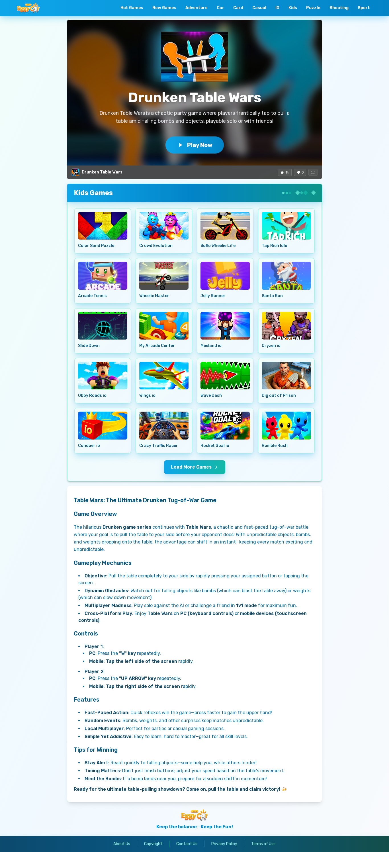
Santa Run (272, 295)
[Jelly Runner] (225, 275)
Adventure (196, 7)
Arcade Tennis (92, 295)
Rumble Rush (275, 445)
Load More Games (191, 467)
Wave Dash (211, 395)
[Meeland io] (225, 326)
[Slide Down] (102, 326)
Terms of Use (263, 843)
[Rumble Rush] (286, 425)
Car (220, 7)
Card (238, 7)
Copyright (153, 843)
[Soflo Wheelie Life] (225, 226)
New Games (164, 7)
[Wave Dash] (225, 375)
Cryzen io (271, 345)
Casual (259, 7)
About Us (121, 843)
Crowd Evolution (156, 245)
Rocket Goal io (214, 445)
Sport (364, 7)
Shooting (339, 7)
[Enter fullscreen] (313, 172)
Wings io (147, 395)
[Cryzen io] (286, 326)
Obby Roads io (92, 395)
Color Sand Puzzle (96, 245)
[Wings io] (164, 375)
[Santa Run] (286, 275)
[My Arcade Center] (164, 326)
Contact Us (186, 843)
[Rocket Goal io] (225, 425)
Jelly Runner (213, 295)
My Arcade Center (157, 345)
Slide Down (89, 345)
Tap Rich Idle (274, 245)
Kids (292, 7)
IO (277, 7)
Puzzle (313, 7)
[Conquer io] (102, 425)
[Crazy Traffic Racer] (164, 425)
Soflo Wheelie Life (218, 245)
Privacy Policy (224, 843)
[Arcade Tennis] (102, 275)
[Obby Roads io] (102, 375)
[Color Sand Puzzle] (102, 226)
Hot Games (131, 7)
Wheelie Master (154, 295)
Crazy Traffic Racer (158, 445)
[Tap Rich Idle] (286, 226)
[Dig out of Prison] (286, 375)
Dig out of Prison (279, 395)
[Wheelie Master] (164, 275)
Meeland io (211, 345)
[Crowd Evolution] (164, 226)
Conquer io (89, 445)
